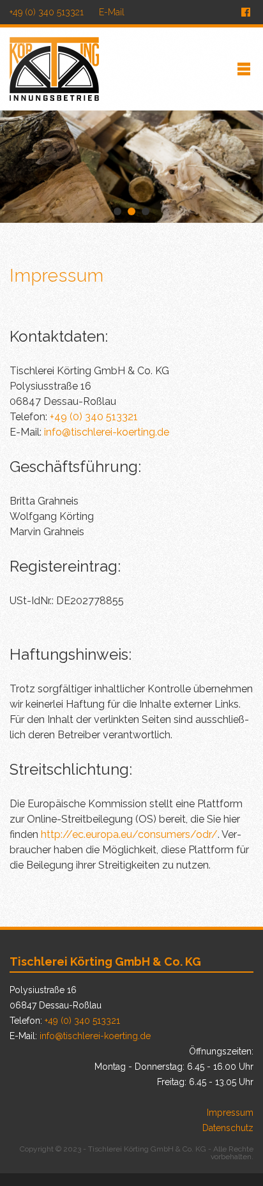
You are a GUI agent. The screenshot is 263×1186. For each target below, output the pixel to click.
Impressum (230, 1112)
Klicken (243, 69)
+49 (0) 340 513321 (47, 12)
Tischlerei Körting (54, 69)
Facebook (245, 12)
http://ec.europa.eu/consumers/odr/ (129, 834)
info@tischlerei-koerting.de (106, 432)
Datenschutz (227, 1128)
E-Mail (111, 12)
